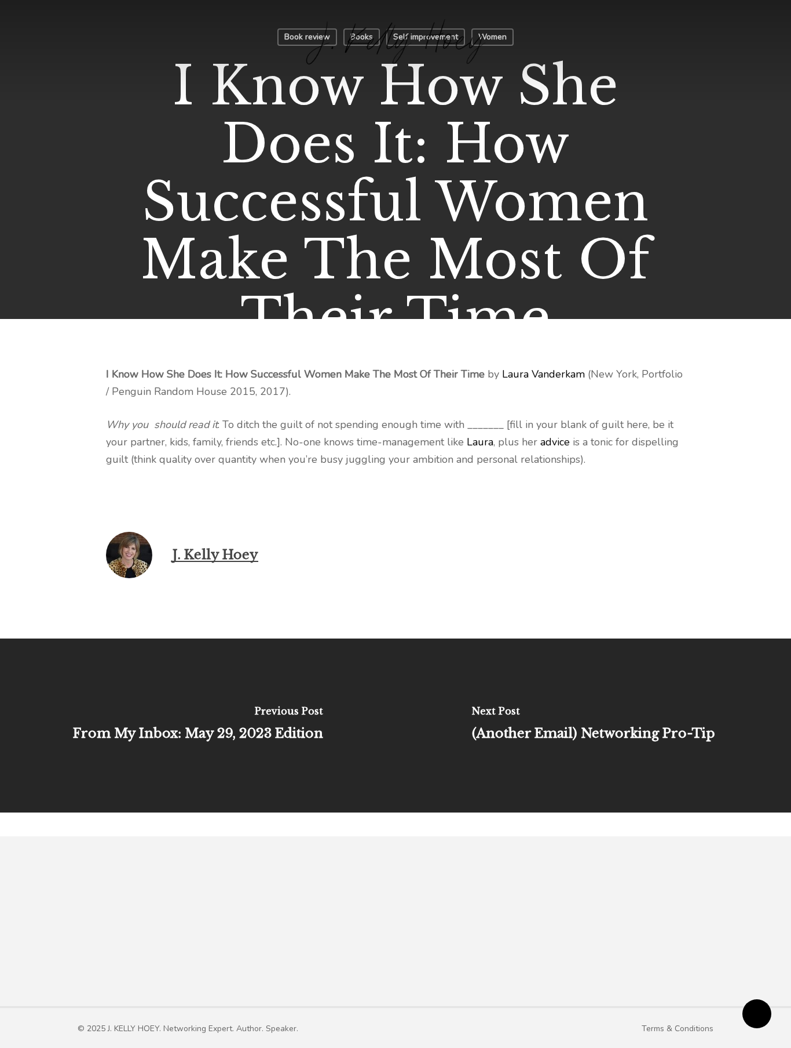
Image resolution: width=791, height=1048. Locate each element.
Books (429, 937)
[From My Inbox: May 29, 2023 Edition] (197, 726)
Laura (480, 442)
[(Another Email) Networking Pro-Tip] (593, 726)
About (299, 937)
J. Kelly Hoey (215, 555)
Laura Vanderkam (543, 374)
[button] (188, 1028)
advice (555, 442)
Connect (595, 937)
